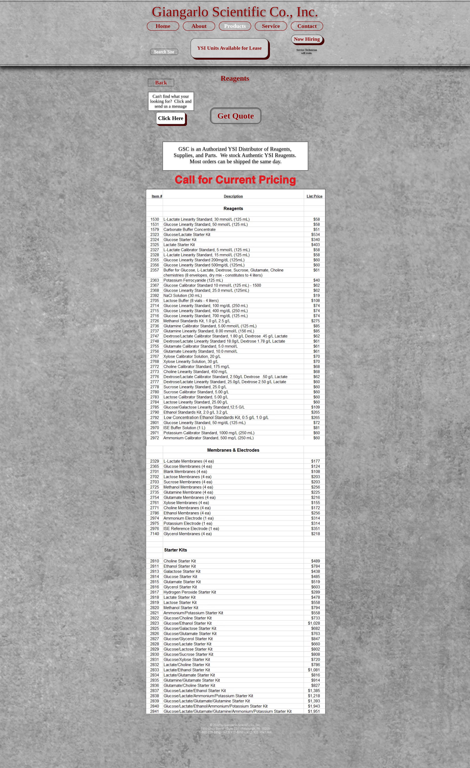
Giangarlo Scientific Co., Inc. (235, 11)
